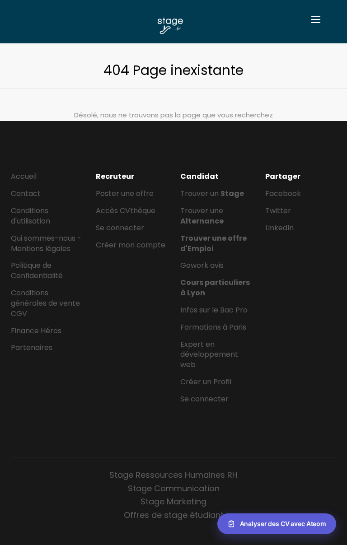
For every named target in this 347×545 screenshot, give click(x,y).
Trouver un (212, 193)
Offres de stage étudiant (174, 515)
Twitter (278, 210)
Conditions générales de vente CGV (45, 303)
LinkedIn (279, 228)
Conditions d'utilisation (30, 215)
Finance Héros (36, 331)
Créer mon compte (130, 245)
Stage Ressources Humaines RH (173, 474)
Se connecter (120, 228)
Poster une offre (125, 193)
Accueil (24, 176)
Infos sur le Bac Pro (214, 310)
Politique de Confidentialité (37, 270)
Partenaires (31, 347)
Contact (26, 193)
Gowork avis (202, 265)
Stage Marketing (173, 501)
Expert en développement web (209, 354)
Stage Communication (174, 488)
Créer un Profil (205, 382)
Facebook (283, 193)
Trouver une (202, 215)
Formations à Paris (213, 327)
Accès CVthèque (125, 210)
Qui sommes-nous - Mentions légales (46, 243)
